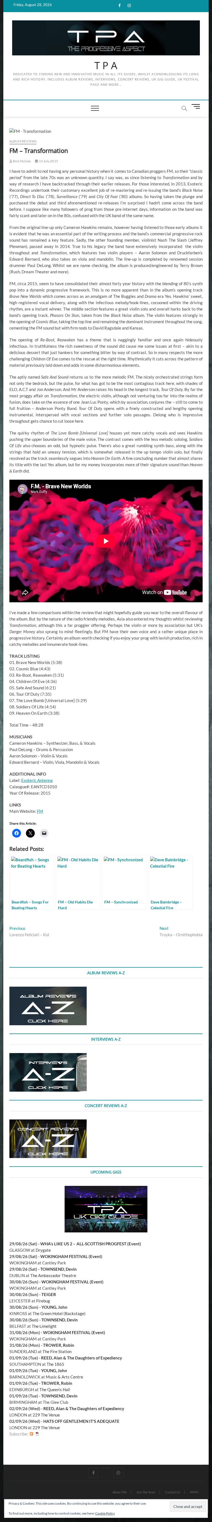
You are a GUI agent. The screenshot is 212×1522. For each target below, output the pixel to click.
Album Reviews (23, 141)
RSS (31, 1434)
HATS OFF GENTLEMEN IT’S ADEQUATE (81, 1421)
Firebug (43, 1300)
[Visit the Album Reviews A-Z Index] (48, 989)
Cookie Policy (105, 1513)
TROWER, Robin (58, 1345)
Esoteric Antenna (37, 780)
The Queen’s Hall (54, 1389)
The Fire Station (57, 1351)
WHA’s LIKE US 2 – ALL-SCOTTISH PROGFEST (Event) (90, 1243)
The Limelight (44, 1326)
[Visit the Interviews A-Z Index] (48, 1056)
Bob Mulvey (21, 161)
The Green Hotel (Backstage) (59, 1313)
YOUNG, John (54, 1307)
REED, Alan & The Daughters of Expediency (81, 1357)
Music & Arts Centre (64, 1376)
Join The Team (145, 1492)
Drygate (43, 1250)
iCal (37, 1434)
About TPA (119, 1492)
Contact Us (172, 1492)
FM (40, 811)
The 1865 (55, 1364)
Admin (194, 1492)
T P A (105, 66)
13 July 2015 (48, 161)
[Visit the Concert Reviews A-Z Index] (48, 1122)
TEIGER (48, 1294)
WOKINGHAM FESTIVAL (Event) (71, 1256)
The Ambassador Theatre (53, 1275)
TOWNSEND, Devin (58, 1269)
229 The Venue (46, 1414)
